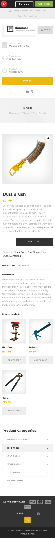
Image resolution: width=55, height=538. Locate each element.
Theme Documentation (27, 16)
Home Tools (21, 252)
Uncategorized (15, 480)
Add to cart (34, 242)
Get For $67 (44, 3)
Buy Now (27, 81)
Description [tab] (8, 266)
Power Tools (14, 464)
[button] (48, 138)
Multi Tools (13, 456)
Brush (5, 256)
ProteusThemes (32, 530)
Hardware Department (19, 440)
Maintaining (15, 256)
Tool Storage (34, 252)
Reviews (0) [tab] (23, 266)
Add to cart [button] (14, 360)
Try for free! (24, 4)
